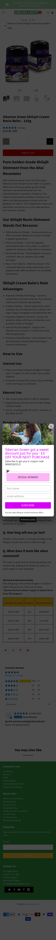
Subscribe (28, 505)
